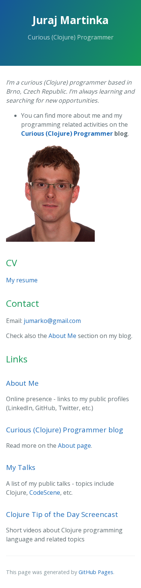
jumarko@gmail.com (52, 321)
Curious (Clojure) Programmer (67, 133)
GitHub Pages (96, 572)
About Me (62, 336)
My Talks (20, 467)
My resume (22, 280)
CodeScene (44, 492)
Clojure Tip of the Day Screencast (62, 514)
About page (74, 445)
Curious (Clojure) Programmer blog (64, 429)
